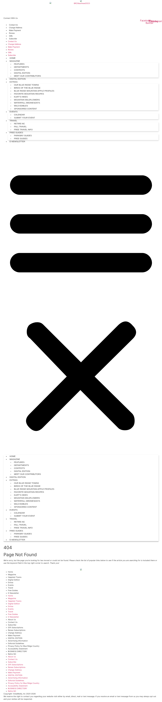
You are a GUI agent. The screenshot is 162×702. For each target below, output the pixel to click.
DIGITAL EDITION (22, 73)
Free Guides (16, 132)
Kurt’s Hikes (21, 97)
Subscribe (13, 39)
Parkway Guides (23, 135)
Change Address (15, 28)
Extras (10, 582)
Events (14, 112)
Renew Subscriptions (16, 630)
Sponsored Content (25, 109)
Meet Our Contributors (27, 76)
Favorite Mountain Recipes (29, 94)
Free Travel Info (23, 129)
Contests (19, 70)
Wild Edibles (21, 106)
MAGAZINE (15, 61)
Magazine (12, 574)
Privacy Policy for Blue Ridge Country (23, 646)
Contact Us (13, 25)
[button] (81, 299)
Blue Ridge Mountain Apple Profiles (34, 91)
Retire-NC (19, 124)
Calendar (19, 115)
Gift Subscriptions (15, 627)
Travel (13, 121)
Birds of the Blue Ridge (27, 88)
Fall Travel (20, 127)
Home (13, 58)
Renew (12, 33)
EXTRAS (14, 82)
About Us (12, 619)
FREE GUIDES (20, 138)
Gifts (11, 36)
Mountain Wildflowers (27, 100)
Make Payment (15, 30)
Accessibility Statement (18, 649)
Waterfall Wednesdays (27, 103)
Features (19, 64)
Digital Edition (14, 580)
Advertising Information (18, 641)
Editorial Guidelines (16, 643)
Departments (21, 67)
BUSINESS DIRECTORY (17, 651)
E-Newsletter (17, 141)
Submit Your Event (24, 118)
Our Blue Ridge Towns (26, 85)
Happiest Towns (14, 577)
